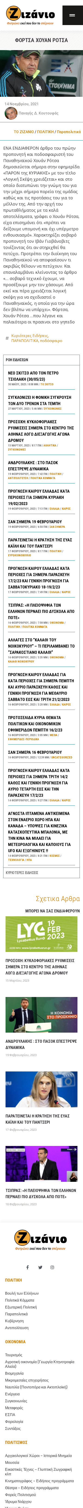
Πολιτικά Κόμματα (42, 478)
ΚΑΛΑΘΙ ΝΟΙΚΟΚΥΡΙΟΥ (21, 661)
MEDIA (53, 735)
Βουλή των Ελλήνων (22, 1293)
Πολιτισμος (16, 1442)
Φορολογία (14, 1421)
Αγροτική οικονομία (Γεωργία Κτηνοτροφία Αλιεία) (39, 1364)
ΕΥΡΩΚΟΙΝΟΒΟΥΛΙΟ (19, 555)
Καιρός (66, 508)
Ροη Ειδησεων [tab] (17, 360)
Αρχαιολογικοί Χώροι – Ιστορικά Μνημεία (38, 1456)
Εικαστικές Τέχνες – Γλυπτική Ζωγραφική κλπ (38, 1471)
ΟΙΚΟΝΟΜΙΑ (57, 622)
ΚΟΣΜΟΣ (55, 855)
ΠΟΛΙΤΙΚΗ (45, 132)
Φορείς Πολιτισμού (20, 1495)
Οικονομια (15, 1341)
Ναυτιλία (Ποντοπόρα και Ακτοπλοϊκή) (36, 1387)
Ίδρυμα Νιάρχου (18, 1501)
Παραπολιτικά (69, 132)
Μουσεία (12, 1462)
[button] (72, 15)
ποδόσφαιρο (51, 340)
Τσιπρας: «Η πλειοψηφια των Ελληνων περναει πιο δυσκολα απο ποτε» (41, 611)
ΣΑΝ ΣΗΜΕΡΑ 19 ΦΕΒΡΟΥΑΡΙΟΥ (35, 521)
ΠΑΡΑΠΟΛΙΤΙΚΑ (24, 340)
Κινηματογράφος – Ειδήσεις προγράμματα (39, 1481)
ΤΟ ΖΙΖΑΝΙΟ (24, 132)
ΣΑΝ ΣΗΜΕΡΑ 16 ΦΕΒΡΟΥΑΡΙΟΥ (35, 752)
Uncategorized (61, 757)
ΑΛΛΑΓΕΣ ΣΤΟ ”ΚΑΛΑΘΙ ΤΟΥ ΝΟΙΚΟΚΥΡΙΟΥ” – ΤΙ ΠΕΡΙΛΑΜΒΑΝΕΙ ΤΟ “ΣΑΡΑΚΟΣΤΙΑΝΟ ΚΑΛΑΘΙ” (41, 646)
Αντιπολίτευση (18, 478)
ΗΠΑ (29, 860)
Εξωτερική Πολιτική (21, 1307)
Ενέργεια (12, 1394)
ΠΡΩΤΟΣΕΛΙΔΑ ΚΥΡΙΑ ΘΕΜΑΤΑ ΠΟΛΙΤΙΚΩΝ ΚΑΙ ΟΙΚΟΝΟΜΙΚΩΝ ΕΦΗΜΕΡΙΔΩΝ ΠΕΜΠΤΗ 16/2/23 (35, 723)
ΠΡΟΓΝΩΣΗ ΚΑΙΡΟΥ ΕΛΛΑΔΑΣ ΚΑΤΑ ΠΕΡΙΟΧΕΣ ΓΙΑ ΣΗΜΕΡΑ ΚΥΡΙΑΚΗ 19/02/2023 (39, 497)
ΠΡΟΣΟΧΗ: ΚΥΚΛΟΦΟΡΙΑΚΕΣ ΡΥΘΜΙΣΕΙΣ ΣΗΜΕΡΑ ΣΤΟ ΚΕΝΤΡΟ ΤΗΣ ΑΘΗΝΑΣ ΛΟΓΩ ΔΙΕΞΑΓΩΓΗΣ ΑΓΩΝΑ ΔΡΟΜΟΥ (40, 966)
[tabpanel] (41, 616)
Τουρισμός (13, 1355)
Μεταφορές (14, 1408)
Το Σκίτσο (46, 384)
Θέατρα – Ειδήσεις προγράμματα (32, 1488)
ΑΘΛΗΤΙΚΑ (50, 445)
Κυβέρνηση (14, 1321)
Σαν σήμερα (57, 526)
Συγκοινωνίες (53, 408)
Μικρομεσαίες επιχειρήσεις (27, 1380)
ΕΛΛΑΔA (54, 508)
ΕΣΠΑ (10, 1415)
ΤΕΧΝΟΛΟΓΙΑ (16, 860)
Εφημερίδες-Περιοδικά (23, 739)
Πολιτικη (13, 1280)
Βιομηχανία (14, 1373)
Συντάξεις (13, 1428)
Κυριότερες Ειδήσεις (29, 335)
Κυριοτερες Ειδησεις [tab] (22, 873)
